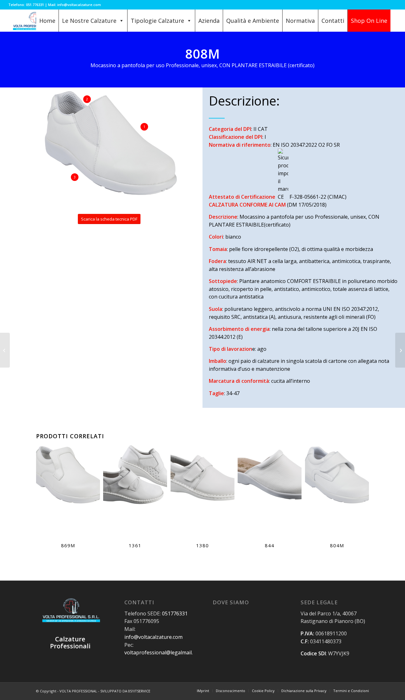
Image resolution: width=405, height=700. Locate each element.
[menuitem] (203, 690)
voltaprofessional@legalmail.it (160, 652)
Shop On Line (369, 20)
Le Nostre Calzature (89, 20)
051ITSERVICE (139, 691)
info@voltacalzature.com (153, 636)
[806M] (400, 350)
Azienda (209, 20)
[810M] (5, 350)
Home (47, 20)
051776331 (175, 613)
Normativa (300, 20)
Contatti (332, 20)
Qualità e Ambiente (252, 20)
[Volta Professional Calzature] (34, 21)
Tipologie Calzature (157, 20)
